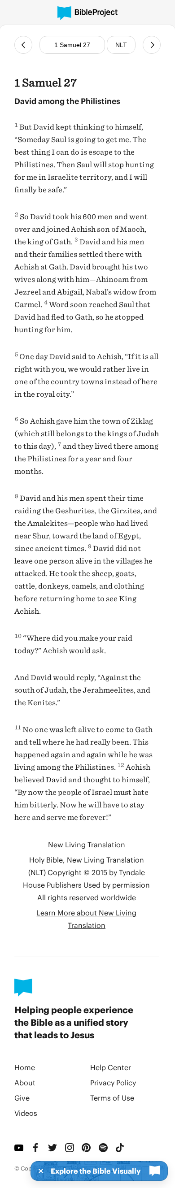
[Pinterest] (87, 1147)
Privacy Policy (113, 1082)
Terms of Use (112, 1097)
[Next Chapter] (152, 45)
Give (22, 1097)
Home (24, 1067)
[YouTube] (19, 1147)
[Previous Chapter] (23, 45)
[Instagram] (70, 1147)
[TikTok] (120, 1147)
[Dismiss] (38, 1171)
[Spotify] (104, 1147)
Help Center (110, 1067)
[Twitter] (53, 1147)
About (24, 1082)
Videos (25, 1113)
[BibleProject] (87, 13)
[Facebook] (36, 1147)
